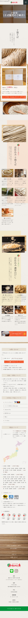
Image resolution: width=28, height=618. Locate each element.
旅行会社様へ (14, 548)
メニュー (14, 540)
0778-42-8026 (17, 358)
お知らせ (14, 554)
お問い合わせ (14, 557)
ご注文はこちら (14, 97)
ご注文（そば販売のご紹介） (14, 545)
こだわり (14, 543)
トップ (14, 537)
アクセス (14, 551)
